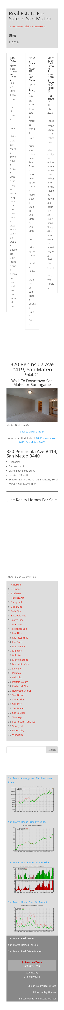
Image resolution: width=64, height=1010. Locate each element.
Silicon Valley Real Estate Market (37, 998)
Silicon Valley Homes (44, 992)
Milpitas (17, 655)
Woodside (18, 734)
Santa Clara (18, 712)
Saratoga (17, 717)
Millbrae (17, 650)
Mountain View (20, 664)
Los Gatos (17, 642)
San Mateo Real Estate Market (25, 951)
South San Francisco (23, 721)
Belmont (15, 589)
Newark (16, 668)
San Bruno (18, 695)
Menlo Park (18, 646)
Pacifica (16, 673)
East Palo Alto (18, 615)
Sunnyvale (18, 726)
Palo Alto (17, 677)
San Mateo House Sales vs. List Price (28, 862)
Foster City (17, 620)
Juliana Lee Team (32, 962)
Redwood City (20, 686)
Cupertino (16, 606)
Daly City (16, 611)
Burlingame (17, 597)
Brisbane (16, 593)
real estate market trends (13, 107)
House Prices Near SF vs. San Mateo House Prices (32, 75)
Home (14, 42)
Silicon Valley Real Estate (42, 985)
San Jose (17, 704)
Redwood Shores (21, 690)
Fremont (17, 624)
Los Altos (17, 633)
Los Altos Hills (20, 637)
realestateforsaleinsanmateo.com (28, 26)
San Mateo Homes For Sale (23, 944)
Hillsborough (19, 628)
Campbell (16, 602)
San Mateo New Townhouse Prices (13, 68)
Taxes (50, 120)
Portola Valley (20, 681)
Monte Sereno (20, 659)
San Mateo (18, 708)
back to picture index (32, 431)
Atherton (16, 584)
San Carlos (18, 699)
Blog (12, 35)
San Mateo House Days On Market (27, 902)
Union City (18, 730)
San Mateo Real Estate (21, 938)
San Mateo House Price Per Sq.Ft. (27, 822)
